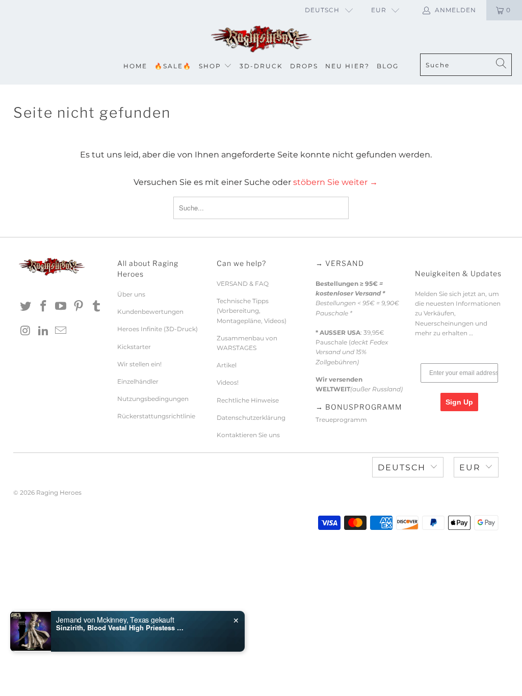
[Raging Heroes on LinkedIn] (43, 331)
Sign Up (459, 402)
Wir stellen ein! (139, 364)
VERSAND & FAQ (243, 283)
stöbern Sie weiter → (335, 182)
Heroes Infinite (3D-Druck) (157, 329)
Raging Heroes (59, 492)
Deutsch (322, 10)
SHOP (210, 66)
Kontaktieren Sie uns (248, 435)
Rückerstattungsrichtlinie (156, 416)
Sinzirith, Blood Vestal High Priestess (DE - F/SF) (120, 628)
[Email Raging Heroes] (61, 331)
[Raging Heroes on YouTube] (61, 306)
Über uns (131, 294)
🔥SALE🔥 (173, 66)
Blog (388, 66)
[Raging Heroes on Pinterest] (79, 306)
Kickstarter (134, 347)
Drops (304, 66)
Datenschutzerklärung (251, 417)
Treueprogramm (341, 419)
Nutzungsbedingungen (153, 399)
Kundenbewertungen (150, 311)
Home (135, 66)
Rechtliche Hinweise (248, 400)
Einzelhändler (138, 381)
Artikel (227, 365)
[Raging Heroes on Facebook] (43, 306)
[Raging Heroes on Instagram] (26, 331)
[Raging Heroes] (261, 39)
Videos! (228, 382)
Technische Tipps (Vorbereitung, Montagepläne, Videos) (251, 310)
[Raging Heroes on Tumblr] (96, 306)
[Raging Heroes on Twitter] (26, 306)
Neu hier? (347, 66)
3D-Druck (261, 66)
